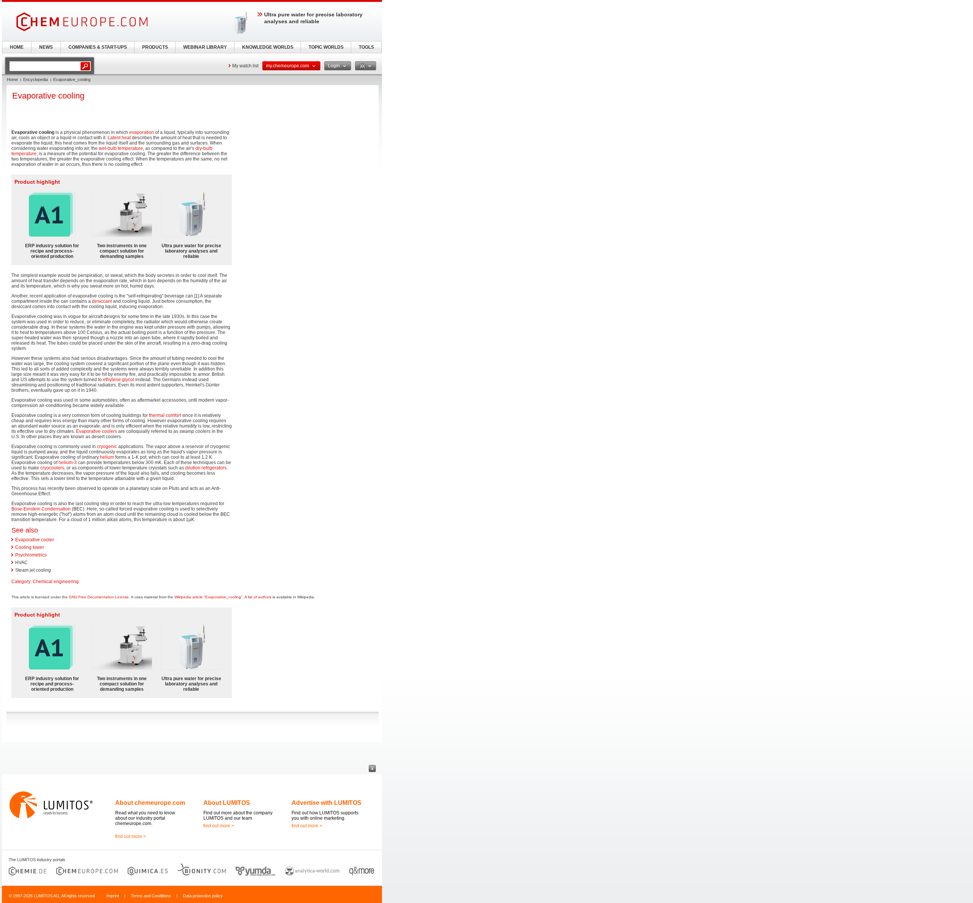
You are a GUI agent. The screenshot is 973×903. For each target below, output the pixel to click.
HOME (17, 47)
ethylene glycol (118, 379)
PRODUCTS (155, 47)
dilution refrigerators (206, 468)
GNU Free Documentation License (99, 597)
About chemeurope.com (150, 803)
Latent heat (119, 137)
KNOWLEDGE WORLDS (267, 47)
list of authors (259, 597)
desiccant (102, 301)
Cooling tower (29, 547)
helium (107, 457)
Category (20, 581)
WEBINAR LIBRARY (205, 47)
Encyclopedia (35, 79)
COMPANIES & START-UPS (97, 47)
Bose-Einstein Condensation (41, 509)
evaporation (141, 132)
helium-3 (68, 462)
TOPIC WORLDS (326, 47)
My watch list (245, 65)
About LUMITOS (226, 803)
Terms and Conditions (151, 895)
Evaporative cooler (34, 539)
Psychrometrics (31, 555)
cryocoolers (52, 468)
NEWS (46, 47)
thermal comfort (165, 415)
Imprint (112, 895)
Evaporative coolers (96, 431)
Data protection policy (203, 895)
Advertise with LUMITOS (326, 803)
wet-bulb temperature (121, 148)
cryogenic (107, 446)
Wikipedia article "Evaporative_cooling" (208, 597)
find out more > (130, 836)
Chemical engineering (56, 581)
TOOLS (366, 47)
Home (12, 79)
